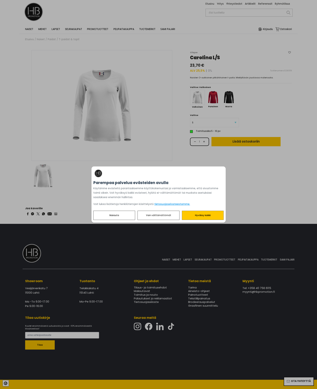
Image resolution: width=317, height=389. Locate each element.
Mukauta (114, 215)
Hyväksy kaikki (203, 215)
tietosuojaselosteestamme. (172, 204)
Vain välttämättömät (158, 215)
